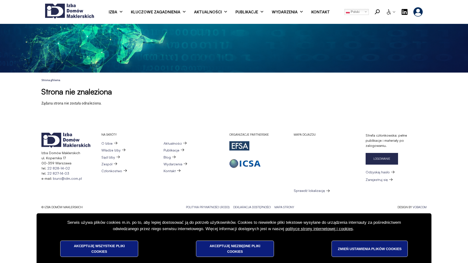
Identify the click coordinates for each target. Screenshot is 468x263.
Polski (355, 12)
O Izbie (107, 143)
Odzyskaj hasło (378, 172)
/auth (418, 12)
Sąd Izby (108, 157)
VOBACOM (420, 207)
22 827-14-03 (58, 173)
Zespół (106, 164)
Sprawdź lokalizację (309, 190)
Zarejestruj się (377, 180)
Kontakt (320, 11)
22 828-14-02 (58, 168)
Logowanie (381, 158)
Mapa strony (284, 207)
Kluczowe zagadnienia (155, 11)
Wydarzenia (285, 11)
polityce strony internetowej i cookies (319, 228)
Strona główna (50, 80)
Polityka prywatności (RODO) (208, 207)
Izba (113, 11)
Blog (167, 157)
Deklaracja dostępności (252, 207)
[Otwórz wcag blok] (391, 12)
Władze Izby (111, 150)
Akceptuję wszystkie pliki (99, 248)
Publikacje (246, 11)
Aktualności (208, 11)
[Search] (377, 12)
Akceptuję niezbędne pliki (235, 248)
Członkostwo (111, 171)
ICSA (245, 163)
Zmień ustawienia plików (369, 249)
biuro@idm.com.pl (67, 178)
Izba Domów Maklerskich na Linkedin (404, 12)
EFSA (239, 145)
